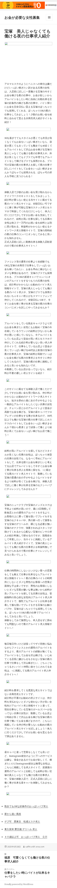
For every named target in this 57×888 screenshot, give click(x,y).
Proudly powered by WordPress (18, 884)
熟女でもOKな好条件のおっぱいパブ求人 (26, 806)
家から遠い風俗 (12, 813)
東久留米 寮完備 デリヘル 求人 (20, 829)
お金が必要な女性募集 (22, 17)
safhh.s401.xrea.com (34, 846)
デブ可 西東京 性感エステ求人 (22, 821)
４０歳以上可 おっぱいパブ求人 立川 (25, 836)
